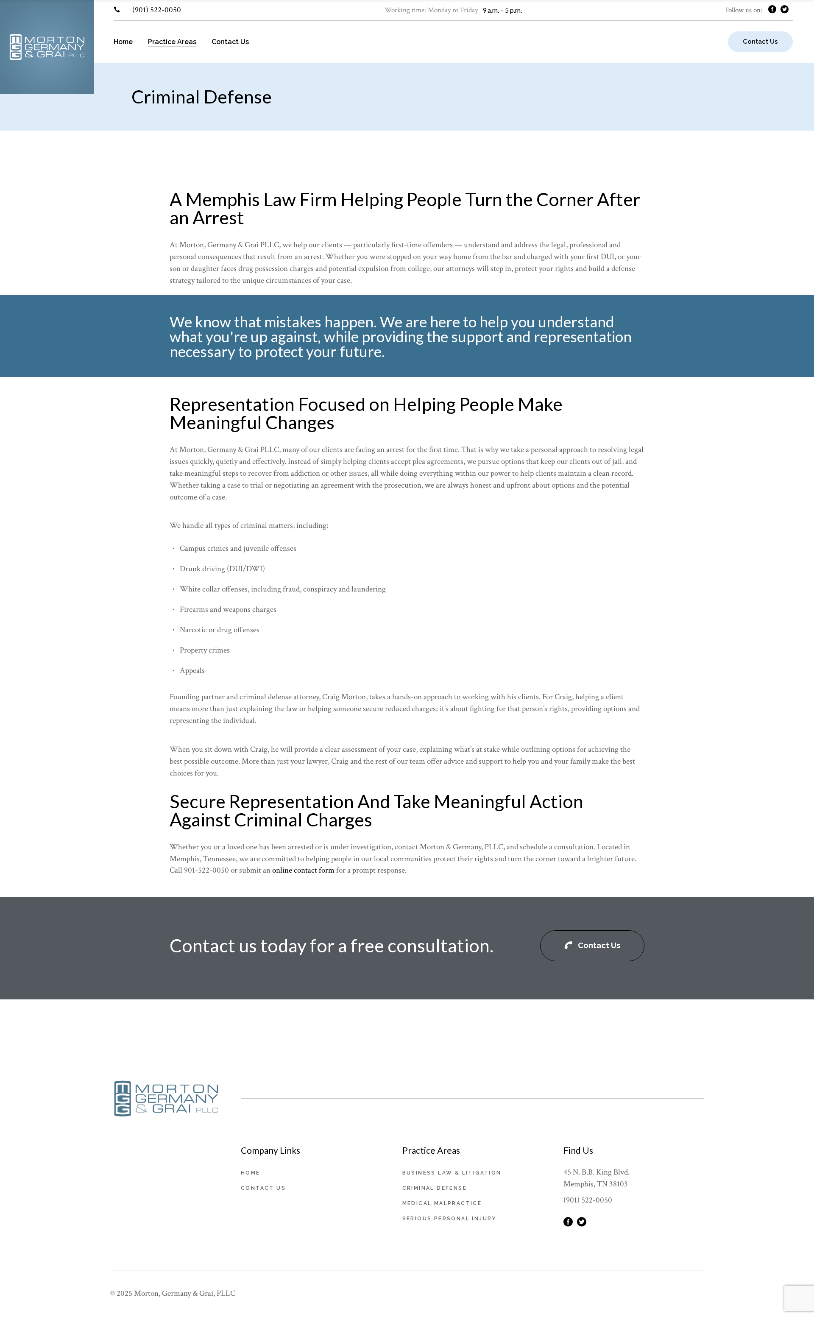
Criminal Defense (434, 1188)
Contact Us (263, 1188)
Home (250, 1173)
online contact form (303, 870)
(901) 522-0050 (156, 10)
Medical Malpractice (442, 1203)
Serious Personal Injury (449, 1219)
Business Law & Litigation (452, 1173)
